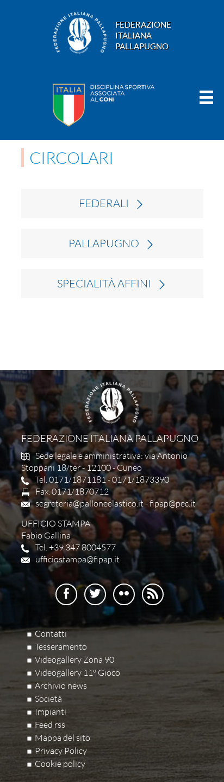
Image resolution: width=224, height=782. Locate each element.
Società (48, 698)
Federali (104, 203)
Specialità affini (104, 283)
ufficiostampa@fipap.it (77, 559)
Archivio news (61, 685)
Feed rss (50, 724)
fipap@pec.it (173, 503)
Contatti (51, 633)
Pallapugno (104, 243)
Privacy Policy (61, 750)
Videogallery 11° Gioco (77, 672)
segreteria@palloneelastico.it (89, 503)
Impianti (50, 711)
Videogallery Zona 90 (74, 659)
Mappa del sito (62, 737)
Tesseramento (61, 646)
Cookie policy (60, 763)
